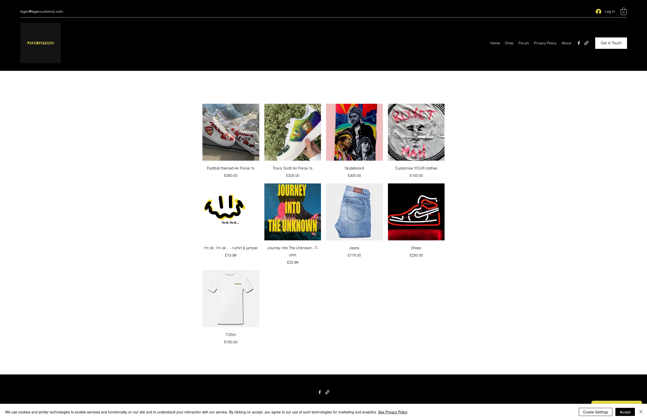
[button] (623, 11)
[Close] (641, 412)
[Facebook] (578, 43)
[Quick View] (230, 132)
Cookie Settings (595, 411)
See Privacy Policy (392, 411)
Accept (625, 411)
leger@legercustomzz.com (41, 11)
